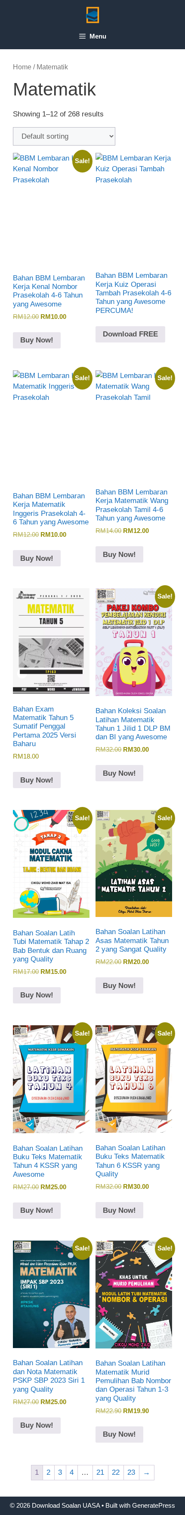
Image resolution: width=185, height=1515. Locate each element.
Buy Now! (36, 340)
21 (100, 1472)
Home (22, 67)
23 (131, 1472)
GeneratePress (153, 1505)
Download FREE (130, 334)
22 (116, 1472)
